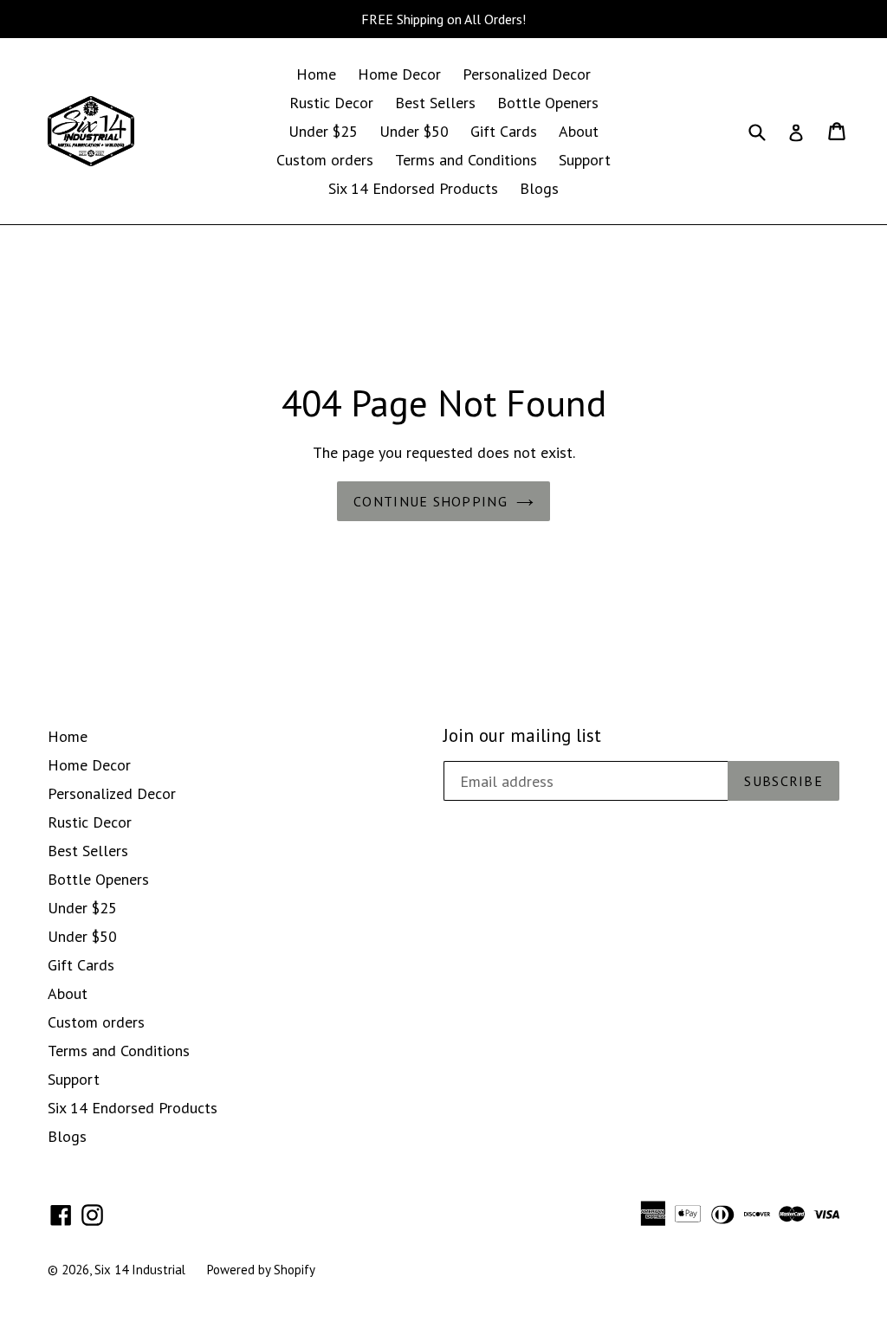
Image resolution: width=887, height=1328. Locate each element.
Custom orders (324, 160)
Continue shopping (430, 501)
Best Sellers (435, 103)
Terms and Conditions (466, 160)
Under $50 (414, 131)
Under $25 (323, 131)
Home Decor (399, 74)
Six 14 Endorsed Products (413, 188)
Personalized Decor (527, 74)
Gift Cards (503, 131)
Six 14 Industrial (139, 1269)
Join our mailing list (522, 735)
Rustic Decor (331, 103)
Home (316, 74)
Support (585, 160)
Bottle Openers (548, 103)
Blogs (539, 188)
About (579, 131)
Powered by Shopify (261, 1269)
